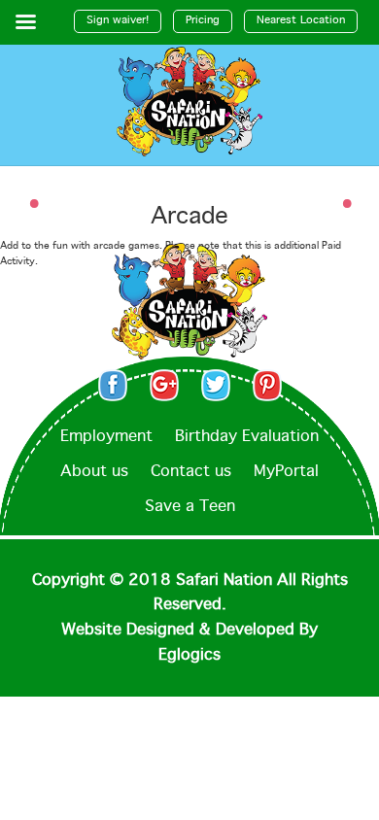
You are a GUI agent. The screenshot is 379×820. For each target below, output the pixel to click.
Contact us (191, 471)
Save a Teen (190, 506)
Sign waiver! (117, 20)
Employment (106, 436)
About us (94, 471)
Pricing (203, 20)
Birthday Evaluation (247, 436)
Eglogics (189, 655)
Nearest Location (301, 20)
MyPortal (286, 471)
